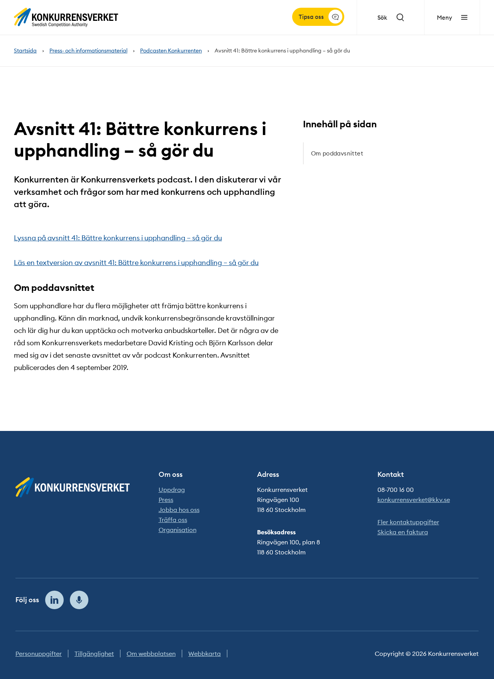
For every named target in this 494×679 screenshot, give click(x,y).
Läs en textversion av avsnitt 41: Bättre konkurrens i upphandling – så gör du (136, 262)
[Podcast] (79, 600)
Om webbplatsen (151, 653)
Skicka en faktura (402, 532)
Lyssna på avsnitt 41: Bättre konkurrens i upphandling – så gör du (118, 237)
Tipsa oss (311, 16)
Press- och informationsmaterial (88, 50)
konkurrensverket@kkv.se (413, 499)
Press (166, 499)
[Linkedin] (54, 600)
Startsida (25, 50)
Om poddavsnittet (337, 153)
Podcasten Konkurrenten (171, 50)
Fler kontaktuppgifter (408, 522)
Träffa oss (173, 520)
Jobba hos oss (179, 509)
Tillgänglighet (94, 653)
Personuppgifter (38, 653)
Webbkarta (204, 653)
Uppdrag (172, 489)
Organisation (177, 530)
